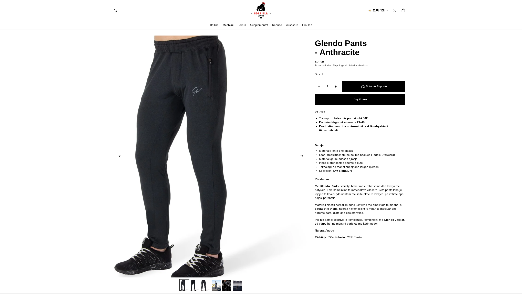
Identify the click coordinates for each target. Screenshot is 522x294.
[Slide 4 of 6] (216, 285)
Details (320, 111)
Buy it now (360, 99)
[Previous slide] (118, 156)
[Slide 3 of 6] (205, 285)
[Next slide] (303, 156)
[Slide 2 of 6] (194, 285)
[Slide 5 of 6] (226, 285)
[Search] (115, 10)
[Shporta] (403, 10)
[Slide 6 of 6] (237, 285)
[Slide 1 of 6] (184, 285)
